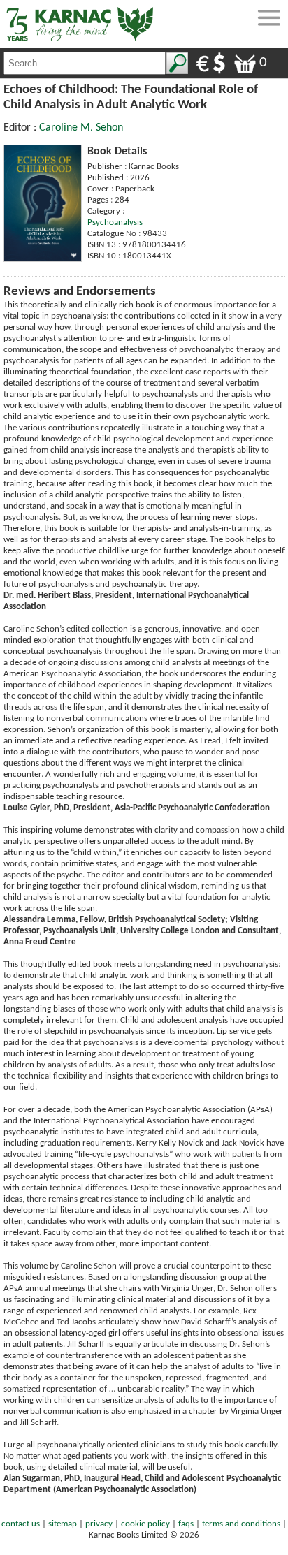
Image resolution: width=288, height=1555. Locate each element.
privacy (99, 1523)
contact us (20, 1523)
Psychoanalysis (115, 222)
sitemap (62, 1523)
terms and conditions (241, 1523)
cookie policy (145, 1523)
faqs (186, 1523)
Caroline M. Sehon (81, 127)
